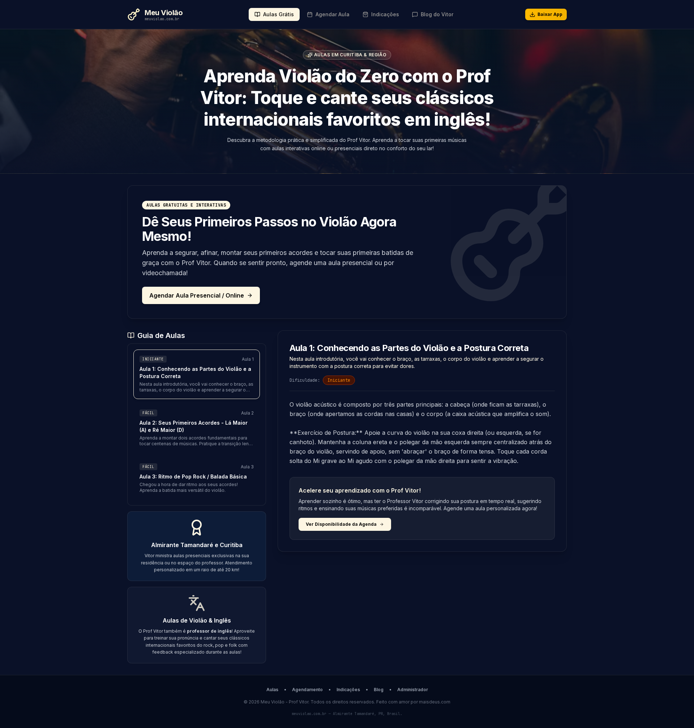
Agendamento (307, 689)
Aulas (272, 689)
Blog (379, 689)
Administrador (412, 689)
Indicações (348, 689)
